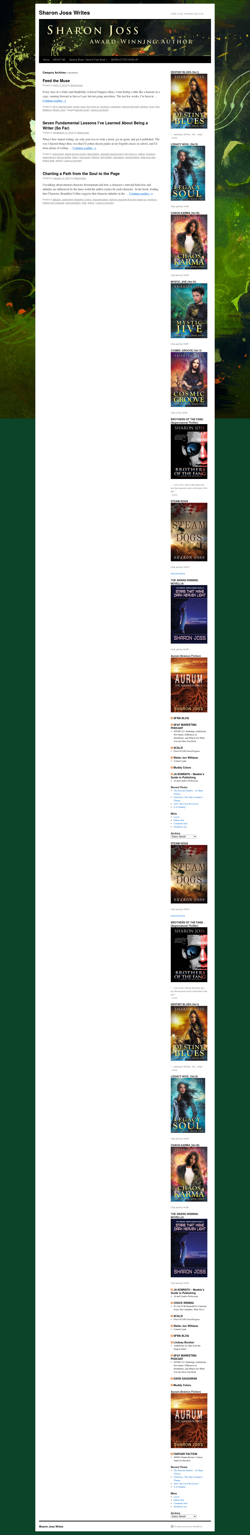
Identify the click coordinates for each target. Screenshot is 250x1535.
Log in (176, 816)
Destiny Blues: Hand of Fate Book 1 (88, 59)
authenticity (58, 153)
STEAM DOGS (178, 573)
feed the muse (82, 109)
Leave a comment (99, 109)
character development (111, 153)
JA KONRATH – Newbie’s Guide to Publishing (187, 775)
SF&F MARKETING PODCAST (184, 726)
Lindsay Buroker (183, 1342)
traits (84, 202)
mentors (144, 106)
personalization (73, 202)
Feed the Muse (56, 80)
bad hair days (65, 106)
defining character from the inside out (127, 199)
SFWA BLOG (181, 718)
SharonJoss (77, 85)
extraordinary (49, 157)
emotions (104, 106)
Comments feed (180, 823)
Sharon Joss (59, 109)
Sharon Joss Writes (64, 12)
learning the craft (130, 106)
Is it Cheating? (180, 806)
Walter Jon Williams (185, 757)
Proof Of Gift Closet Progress (187, 750)
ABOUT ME (59, 59)
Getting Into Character (53, 202)
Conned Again (180, 760)
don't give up (93, 106)
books (76, 106)
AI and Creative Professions (186, 780)
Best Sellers (93, 153)
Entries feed (179, 820)
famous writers (64, 157)
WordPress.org (180, 826)
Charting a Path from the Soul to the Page (81, 173)
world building (132, 157)
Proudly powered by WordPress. (188, 1526)
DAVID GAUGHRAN (185, 1378)
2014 (55, 106)
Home (46, 59)
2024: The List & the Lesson (186, 803)
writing (59, 160)
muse (151, 106)
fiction (75, 157)
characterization (100, 199)
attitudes (57, 199)
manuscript (84, 157)
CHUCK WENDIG (183, 1303)
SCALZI (178, 747)
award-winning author (75, 153)
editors (141, 153)
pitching (95, 157)
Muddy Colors (182, 767)
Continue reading (54, 100)
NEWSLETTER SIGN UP (124, 59)
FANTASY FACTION (185, 1454)
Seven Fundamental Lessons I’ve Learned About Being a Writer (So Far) (95, 125)
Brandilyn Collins (82, 199)
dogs (83, 106)
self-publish (106, 157)
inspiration (116, 106)
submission (118, 157)
